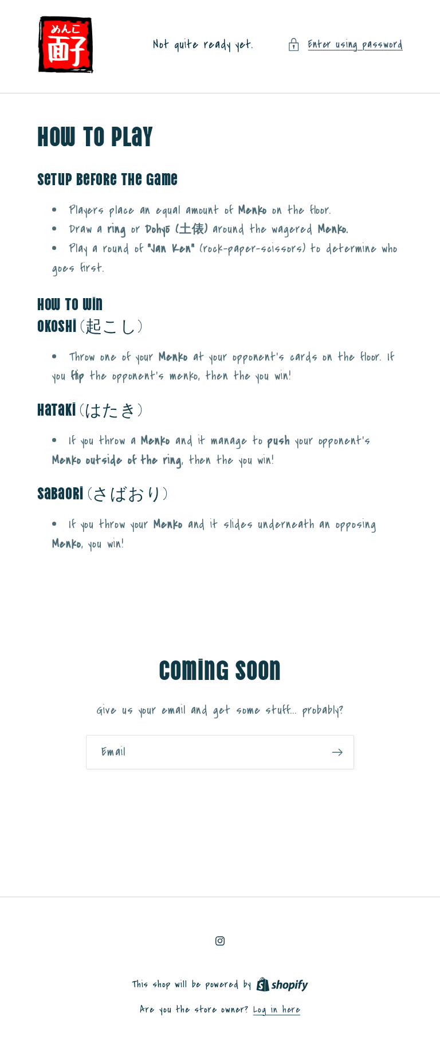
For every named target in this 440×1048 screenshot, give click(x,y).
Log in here (276, 1009)
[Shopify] (282, 984)
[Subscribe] (337, 752)
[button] (345, 44)
